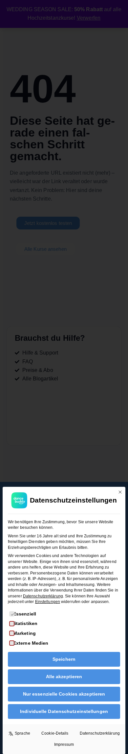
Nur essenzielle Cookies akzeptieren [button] (64, 694)
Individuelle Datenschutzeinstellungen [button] (64, 711)
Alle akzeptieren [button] (64, 676)
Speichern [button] (64, 659)
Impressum (64, 744)
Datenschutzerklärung (43, 596)
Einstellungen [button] (47, 601)
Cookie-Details (54, 733)
